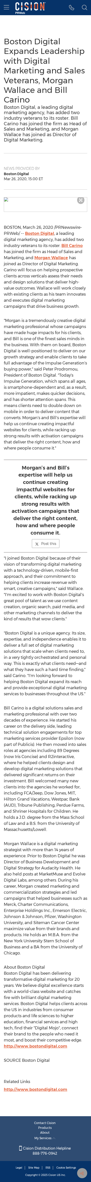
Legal (19, 1167)
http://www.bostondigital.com (35, 1046)
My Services (43, 1138)
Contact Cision (45, 1123)
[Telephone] (71, 7)
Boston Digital (39, 233)
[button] (45, 199)
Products (45, 1128)
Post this (48, 543)
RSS (48, 1167)
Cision (52, 1175)
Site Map (33, 1167)
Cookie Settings (66, 1167)
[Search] (84, 7)
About (45, 1132)
